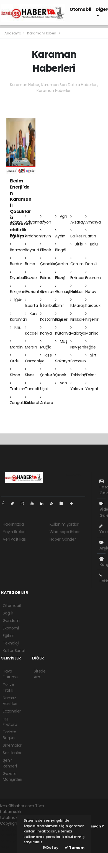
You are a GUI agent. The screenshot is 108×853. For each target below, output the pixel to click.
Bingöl (60, 250)
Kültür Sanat (14, 650)
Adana (16, 222)
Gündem (11, 620)
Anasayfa (13, 33)
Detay (52, 847)
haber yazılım (12, 841)
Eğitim (8, 635)
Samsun (78, 361)
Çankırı (61, 264)
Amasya (93, 222)
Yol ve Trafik (8, 687)
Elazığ (60, 277)
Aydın (60, 236)
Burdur (16, 264)
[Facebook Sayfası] (5, 503)
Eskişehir (17, 291)
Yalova (76, 389)
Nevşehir (78, 347)
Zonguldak (19, 402)
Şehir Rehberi (10, 763)
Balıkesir (77, 236)
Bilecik (46, 250)
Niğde (90, 347)
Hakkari (77, 291)
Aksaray (77, 222)
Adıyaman (34, 222)
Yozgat (92, 389)
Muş (63, 341)
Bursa (30, 264)
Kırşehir (91, 319)
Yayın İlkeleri (14, 532)
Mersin (31, 347)
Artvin (45, 236)
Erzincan (78, 277)
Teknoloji (11, 643)
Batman (17, 250)
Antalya (17, 236)
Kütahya (63, 333)
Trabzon (17, 389)
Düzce (31, 277)
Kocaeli (31, 333)
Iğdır (17, 299)
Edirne (46, 277)
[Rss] (54, 503)
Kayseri (61, 319)
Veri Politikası (14, 539)
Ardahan (33, 236)
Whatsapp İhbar (64, 532)
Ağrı (63, 216)
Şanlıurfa (48, 375)
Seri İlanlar (12, 753)
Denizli (91, 264)
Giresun (47, 291)
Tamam (76, 847)
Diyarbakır (19, 277)
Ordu (14, 361)
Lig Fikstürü (10, 721)
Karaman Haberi (41, 33)
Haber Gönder (63, 539)
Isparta (31, 305)
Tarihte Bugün (9, 735)
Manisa (92, 333)
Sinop (15, 375)
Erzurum (93, 277)
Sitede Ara (40, 674)
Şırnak (60, 375)
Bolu (93, 244)
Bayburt (32, 250)
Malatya (78, 333)
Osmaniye (34, 361)
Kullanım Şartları (64, 524)
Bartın (90, 236)
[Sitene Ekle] (73, 503)
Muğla (46, 347)
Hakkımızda (13, 524)
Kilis (17, 327)
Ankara (46, 402)
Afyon (45, 222)
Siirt (93, 355)
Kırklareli (32, 402)
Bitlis (78, 244)
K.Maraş (77, 305)
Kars (33, 313)
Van (63, 383)
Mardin (16, 347)
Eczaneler (12, 711)
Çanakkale (50, 264)
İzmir (59, 305)
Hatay (90, 291)
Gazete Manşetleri (12, 776)
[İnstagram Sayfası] (25, 503)
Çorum (77, 264)
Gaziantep (34, 291)
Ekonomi (11, 628)
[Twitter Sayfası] (15, 503)
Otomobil (80, 9)
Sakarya (62, 361)
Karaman (18, 319)
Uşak (44, 389)
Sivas (29, 375)
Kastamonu (51, 319)
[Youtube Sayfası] (34, 503)
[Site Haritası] (64, 503)
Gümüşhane (67, 291)
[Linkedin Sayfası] (44, 503)
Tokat (90, 375)
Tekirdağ (78, 375)
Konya (46, 333)
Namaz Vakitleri (10, 700)
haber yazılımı (13, 829)
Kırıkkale (77, 319)
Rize (47, 355)
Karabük (93, 305)
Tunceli (32, 389)
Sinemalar (12, 745)
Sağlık (8, 613)
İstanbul (47, 305)
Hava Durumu (10, 674)
